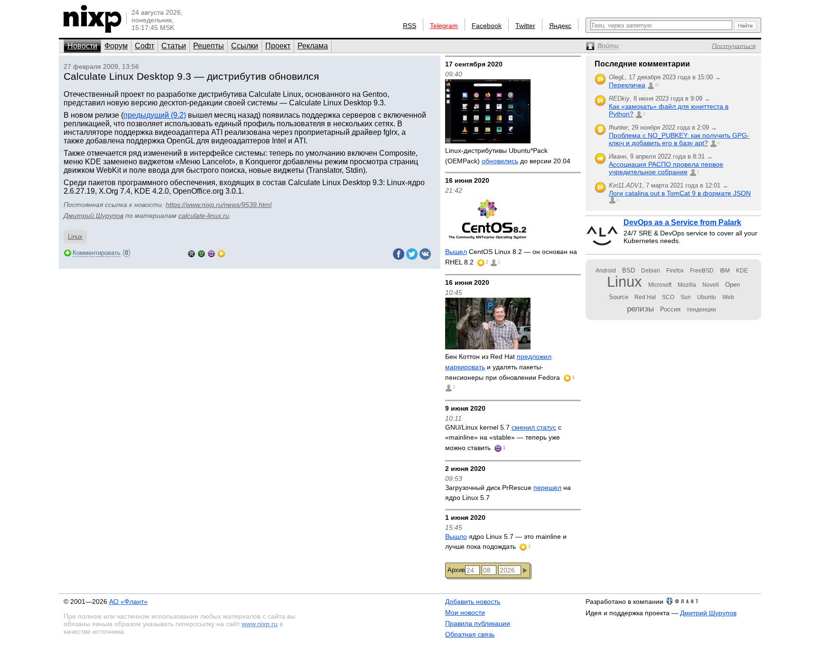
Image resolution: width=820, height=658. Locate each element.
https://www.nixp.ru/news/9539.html (218, 204)
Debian (650, 270)
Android (606, 270)
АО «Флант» (128, 601)
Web (728, 297)
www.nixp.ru (260, 624)
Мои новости (465, 612)
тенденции (701, 309)
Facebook (487, 25)
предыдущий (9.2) (154, 115)
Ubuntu (706, 297)
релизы (640, 308)
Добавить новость (472, 601)
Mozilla (687, 285)
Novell (710, 285)
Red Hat (645, 297)
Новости (82, 46)
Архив (456, 569)
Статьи (173, 46)
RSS (409, 25)
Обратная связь (469, 634)
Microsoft (659, 285)
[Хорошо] (211, 252)
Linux (75, 236)
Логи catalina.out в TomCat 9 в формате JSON (680, 193)
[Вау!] (221, 252)
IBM (725, 270)
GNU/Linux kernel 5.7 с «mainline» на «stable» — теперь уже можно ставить (503, 437)
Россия (670, 309)
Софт (144, 46)
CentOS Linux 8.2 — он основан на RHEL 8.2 (511, 257)
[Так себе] (201, 252)
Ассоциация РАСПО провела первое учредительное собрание (666, 168)
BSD (628, 270)
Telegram (444, 25)
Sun (685, 297)
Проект (277, 46)
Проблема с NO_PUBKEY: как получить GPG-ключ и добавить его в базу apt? (679, 139)
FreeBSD (702, 270)
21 (657, 85)
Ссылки (244, 46)
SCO (668, 297)
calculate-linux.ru (203, 215)
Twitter (525, 25)
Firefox (675, 270)
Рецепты (208, 46)
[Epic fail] (191, 252)
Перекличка (627, 85)
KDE (742, 270)
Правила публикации (477, 623)
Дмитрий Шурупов (93, 215)
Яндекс (560, 25)
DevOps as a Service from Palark (682, 222)
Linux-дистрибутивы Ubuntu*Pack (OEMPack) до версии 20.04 (507, 156)
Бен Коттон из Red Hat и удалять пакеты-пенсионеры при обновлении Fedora (503, 367)
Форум (116, 46)
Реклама (313, 46)
